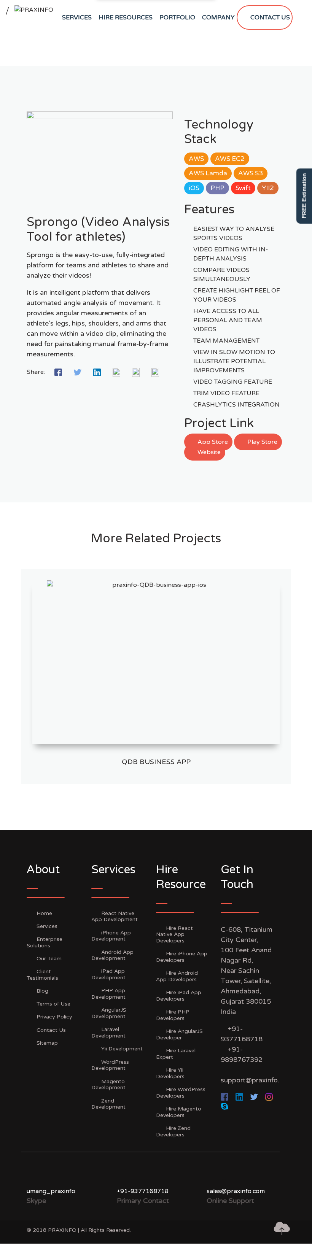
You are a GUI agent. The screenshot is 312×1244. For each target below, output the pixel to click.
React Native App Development (114, 916)
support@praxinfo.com (257, 1080)
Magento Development (108, 1084)
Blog (42, 991)
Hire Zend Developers (173, 1131)
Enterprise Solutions (44, 942)
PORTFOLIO (177, 17)
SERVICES (77, 17)
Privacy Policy (54, 1017)
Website (208, 452)
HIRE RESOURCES (126, 17)
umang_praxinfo (51, 1191)
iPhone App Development (111, 935)
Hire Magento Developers (178, 1112)
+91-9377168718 (143, 1191)
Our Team (49, 958)
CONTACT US (270, 17)
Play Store (261, 442)
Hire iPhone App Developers (181, 956)
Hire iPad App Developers (178, 995)
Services (47, 926)
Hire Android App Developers (177, 976)
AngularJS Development (108, 1013)
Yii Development (122, 1048)
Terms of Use (53, 1004)
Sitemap (47, 1043)
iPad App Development (108, 974)
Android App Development (112, 955)
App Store (212, 442)
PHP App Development (108, 993)
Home (44, 913)
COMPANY (218, 17)
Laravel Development (108, 1032)
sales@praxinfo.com (236, 1191)
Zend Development (108, 1104)
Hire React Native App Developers (174, 934)
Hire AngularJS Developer (179, 1034)
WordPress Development (110, 1065)
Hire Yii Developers (170, 1073)
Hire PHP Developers (172, 1015)
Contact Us (51, 1030)
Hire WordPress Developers (180, 1092)
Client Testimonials (42, 974)
